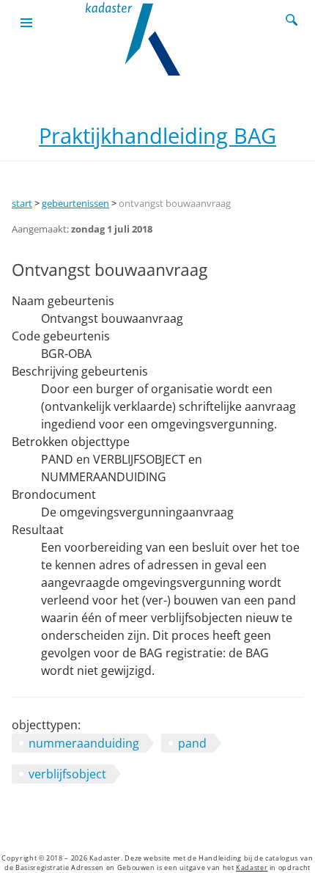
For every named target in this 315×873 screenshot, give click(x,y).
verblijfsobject (67, 774)
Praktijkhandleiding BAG (157, 135)
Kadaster (251, 867)
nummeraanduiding (84, 743)
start (22, 203)
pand (192, 743)
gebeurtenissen (75, 203)
